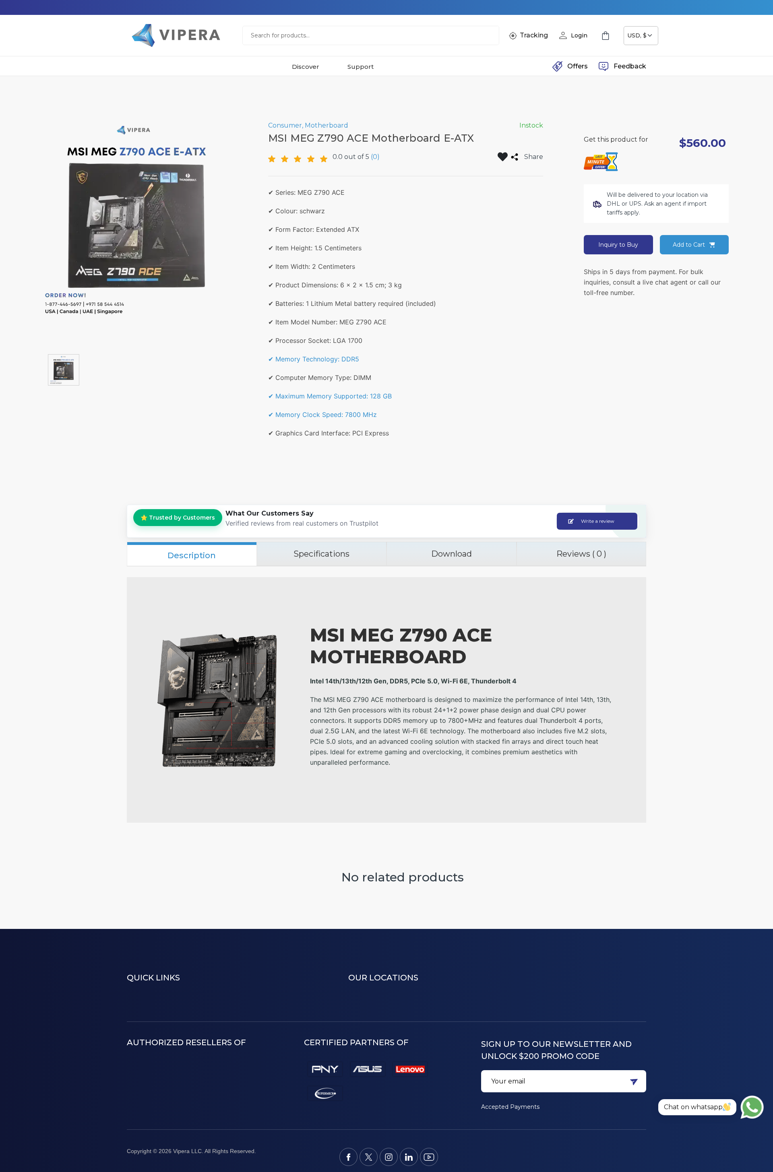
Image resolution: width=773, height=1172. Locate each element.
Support (360, 67)
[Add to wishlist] (503, 157)
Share (533, 157)
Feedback (630, 66)
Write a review (597, 521)
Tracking (534, 35)
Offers (577, 66)
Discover (305, 67)
